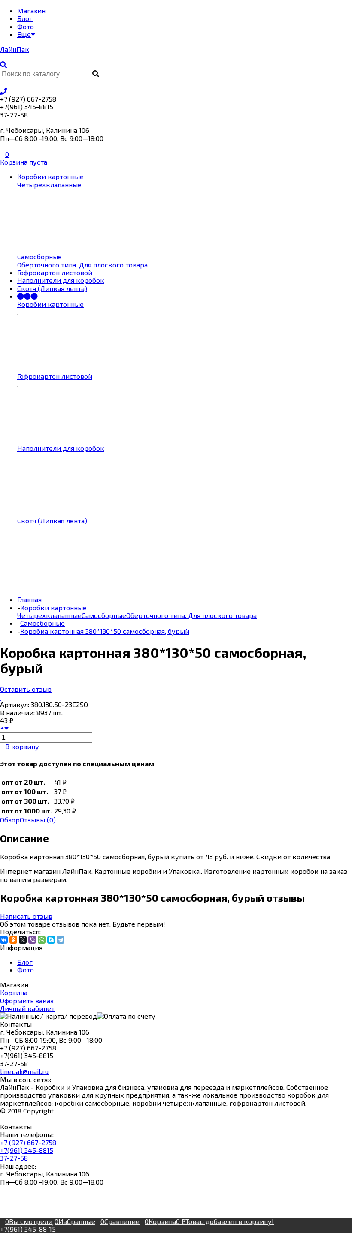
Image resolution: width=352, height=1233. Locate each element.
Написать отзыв (26, 916)
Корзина (13, 992)
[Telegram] (60, 940)
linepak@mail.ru (24, 1071)
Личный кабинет (27, 1008)
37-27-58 (14, 1158)
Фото (25, 970)
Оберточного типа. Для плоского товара (191, 615)
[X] (23, 940)
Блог (25, 962)
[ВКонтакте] (4, 940)
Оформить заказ (27, 1000)
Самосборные (104, 615)
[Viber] (32, 940)
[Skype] (51, 940)
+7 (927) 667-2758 (28, 1142)
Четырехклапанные (49, 615)
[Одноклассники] (13, 940)
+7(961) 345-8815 (26, 1150)
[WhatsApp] (42, 940)
